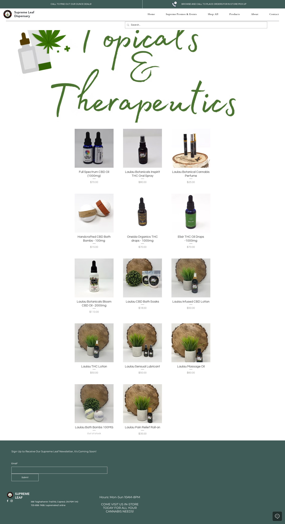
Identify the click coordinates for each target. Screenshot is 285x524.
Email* (14, 463)
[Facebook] (7, 500)
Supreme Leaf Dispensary (24, 14)
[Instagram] (11, 500)
